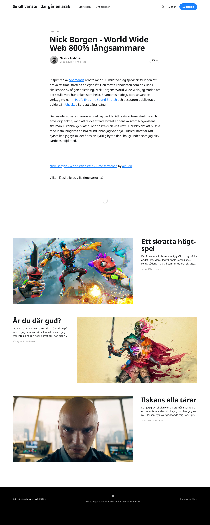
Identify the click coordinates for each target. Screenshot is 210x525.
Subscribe (188, 6)
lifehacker (69, 104)
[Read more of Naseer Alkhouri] (54, 60)
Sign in (172, 6)
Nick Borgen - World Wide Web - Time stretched (83, 166)
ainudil (127, 166)
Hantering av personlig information (102, 501)
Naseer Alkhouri (70, 58)
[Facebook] (113, 496)
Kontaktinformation (132, 501)
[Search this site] (162, 6)
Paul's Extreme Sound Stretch (96, 100)
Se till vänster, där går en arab (41, 6)
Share (155, 59)
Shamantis (76, 80)
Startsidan (85, 6)
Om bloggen (103, 6)
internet (55, 31)
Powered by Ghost (188, 499)
